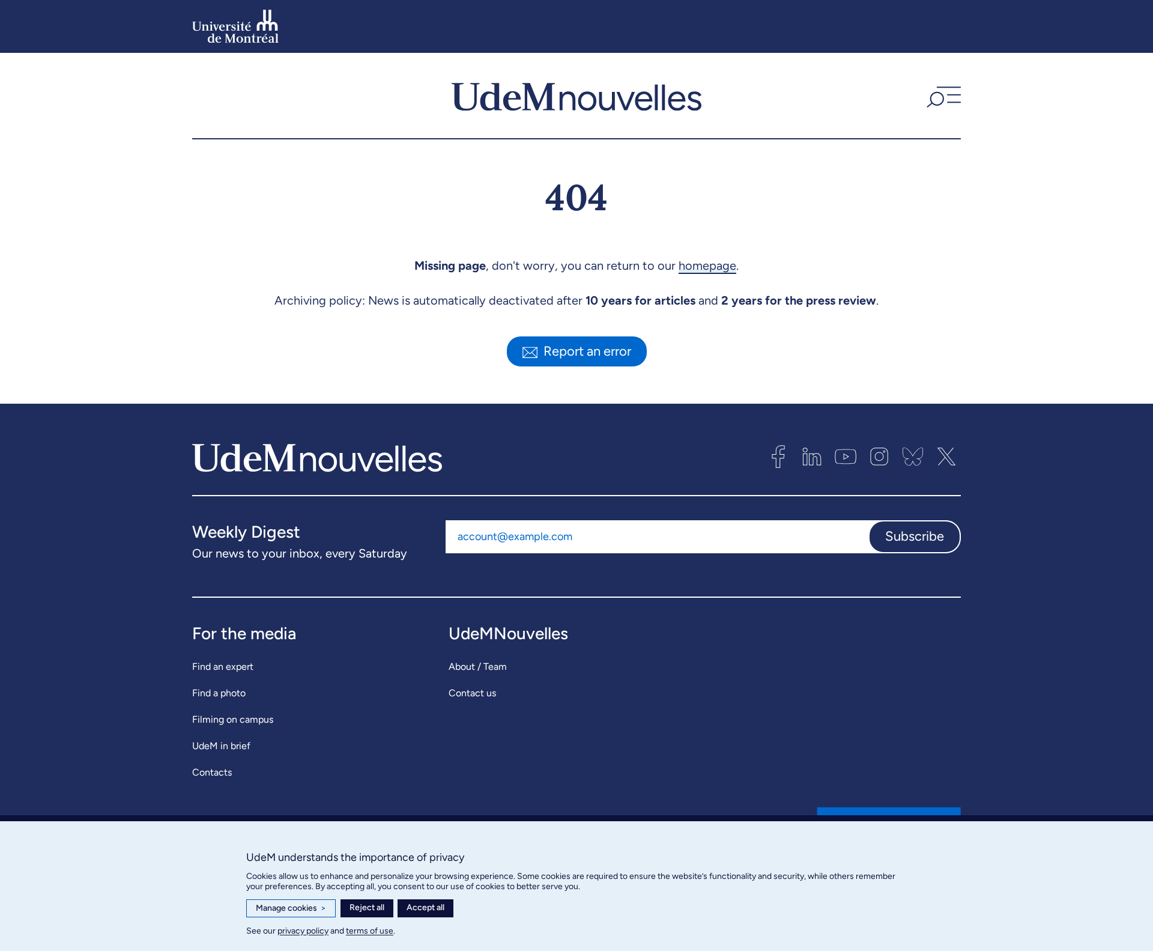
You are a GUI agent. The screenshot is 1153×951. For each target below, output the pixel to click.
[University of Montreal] (235, 26)
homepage (707, 265)
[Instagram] (879, 456)
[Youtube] (845, 456)
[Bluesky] (912, 456)
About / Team (478, 666)
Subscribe (914, 536)
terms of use (369, 931)
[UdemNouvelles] (576, 95)
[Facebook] (778, 456)
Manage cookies (291, 908)
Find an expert (222, 666)
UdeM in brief (221, 746)
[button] (942, 95)
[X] (946, 456)
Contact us (472, 693)
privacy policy (302, 931)
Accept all (425, 907)
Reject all (367, 907)
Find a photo (219, 693)
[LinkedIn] (811, 456)
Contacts (212, 772)
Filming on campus (232, 719)
